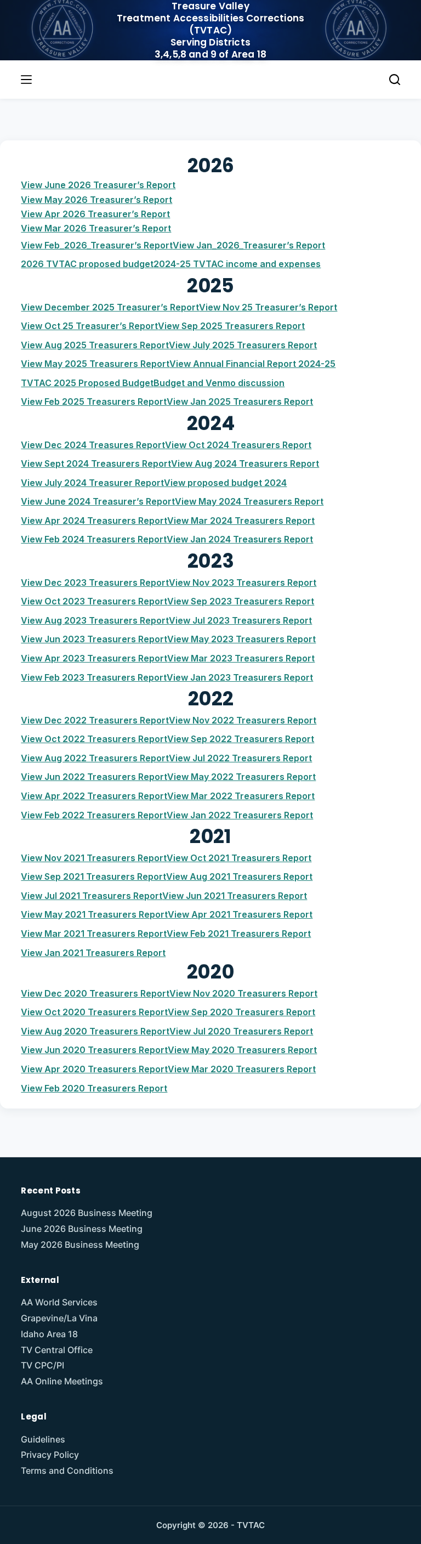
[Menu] (26, 79)
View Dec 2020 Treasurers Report (95, 993)
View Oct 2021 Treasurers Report (239, 857)
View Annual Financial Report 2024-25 (252, 363)
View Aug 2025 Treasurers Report (95, 345)
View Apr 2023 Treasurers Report (94, 658)
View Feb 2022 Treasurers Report (94, 815)
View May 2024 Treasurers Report (249, 501)
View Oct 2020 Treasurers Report (94, 1011)
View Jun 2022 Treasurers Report (94, 776)
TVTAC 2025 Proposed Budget (87, 382)
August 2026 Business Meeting (86, 1212)
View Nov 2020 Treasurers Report (243, 993)
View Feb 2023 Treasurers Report (94, 677)
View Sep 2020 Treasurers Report (241, 1011)
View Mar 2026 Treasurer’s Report (96, 228)
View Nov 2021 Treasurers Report (94, 857)
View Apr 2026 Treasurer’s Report (95, 213)
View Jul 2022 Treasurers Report (240, 758)
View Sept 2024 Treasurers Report (96, 463)
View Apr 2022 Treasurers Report (94, 795)
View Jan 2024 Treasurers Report (240, 539)
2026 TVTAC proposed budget (87, 263)
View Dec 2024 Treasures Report (93, 444)
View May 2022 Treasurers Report (241, 776)
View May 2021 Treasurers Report (94, 914)
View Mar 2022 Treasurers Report (241, 795)
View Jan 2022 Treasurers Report (240, 815)
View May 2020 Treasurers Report (242, 1049)
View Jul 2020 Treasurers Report (241, 1031)
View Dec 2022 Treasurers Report (95, 720)
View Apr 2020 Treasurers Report (94, 1069)
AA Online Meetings (62, 1381)
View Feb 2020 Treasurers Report (94, 1088)
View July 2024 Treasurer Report (92, 482)
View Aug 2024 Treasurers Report (245, 463)
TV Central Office (57, 1349)
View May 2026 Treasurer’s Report (96, 199)
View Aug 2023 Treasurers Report (95, 620)
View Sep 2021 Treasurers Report (93, 876)
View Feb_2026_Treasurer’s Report (97, 245)
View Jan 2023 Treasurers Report (240, 677)
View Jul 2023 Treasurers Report (240, 620)
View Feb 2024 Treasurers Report (94, 539)
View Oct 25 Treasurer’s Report (89, 325)
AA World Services (59, 1302)
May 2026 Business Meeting (80, 1244)
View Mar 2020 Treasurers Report (242, 1069)
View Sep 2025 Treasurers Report (231, 325)
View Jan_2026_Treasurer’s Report (249, 245)
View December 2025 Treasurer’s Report (110, 307)
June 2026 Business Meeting (82, 1228)
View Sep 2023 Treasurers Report (240, 601)
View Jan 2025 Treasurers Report (240, 401)
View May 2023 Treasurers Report (241, 639)
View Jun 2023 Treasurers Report (94, 639)
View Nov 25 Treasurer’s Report (268, 307)
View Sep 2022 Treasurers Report (240, 738)
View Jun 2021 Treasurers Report (234, 895)
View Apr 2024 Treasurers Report (94, 520)
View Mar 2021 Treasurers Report (94, 933)
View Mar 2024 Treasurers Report (241, 520)
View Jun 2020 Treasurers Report (94, 1049)
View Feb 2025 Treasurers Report (94, 401)
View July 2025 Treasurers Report (243, 345)
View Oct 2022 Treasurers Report (94, 738)
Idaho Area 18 (49, 1333)
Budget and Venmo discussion (219, 382)
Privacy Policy (50, 1454)
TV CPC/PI (42, 1365)
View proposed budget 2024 (225, 482)
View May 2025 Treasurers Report (95, 363)
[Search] (394, 79)
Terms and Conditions (67, 1470)
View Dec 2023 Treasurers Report (95, 582)
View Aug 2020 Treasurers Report (95, 1031)
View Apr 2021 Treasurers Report (240, 914)
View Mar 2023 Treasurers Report (241, 658)
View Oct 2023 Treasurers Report (94, 601)
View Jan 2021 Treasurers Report (93, 952)
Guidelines (43, 1439)
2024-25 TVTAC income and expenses (237, 263)
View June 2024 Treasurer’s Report (98, 501)
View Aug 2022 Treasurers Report (95, 758)
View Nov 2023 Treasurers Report (242, 582)
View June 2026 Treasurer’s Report (98, 184)
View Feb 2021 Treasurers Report (239, 933)
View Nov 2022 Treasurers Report (242, 720)
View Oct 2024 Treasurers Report (238, 444)
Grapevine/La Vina (59, 1318)
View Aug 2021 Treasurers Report (239, 876)
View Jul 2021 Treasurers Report (91, 895)
